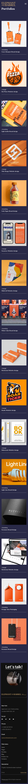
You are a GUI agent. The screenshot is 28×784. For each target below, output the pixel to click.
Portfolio (4, 752)
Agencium (5, 779)
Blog (3, 754)
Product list (5, 756)
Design (4, 89)
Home (3, 747)
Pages (3, 749)
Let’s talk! (14, 666)
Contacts (4, 759)
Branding (5, 49)
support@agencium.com (9, 737)
